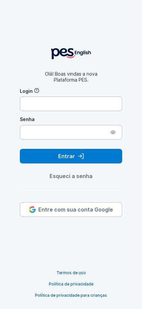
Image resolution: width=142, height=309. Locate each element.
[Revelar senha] (113, 132)
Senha (27, 119)
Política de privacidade (71, 283)
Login (26, 91)
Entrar (66, 156)
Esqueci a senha (71, 176)
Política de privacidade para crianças (71, 295)
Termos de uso (71, 272)
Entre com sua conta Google (75, 209)
